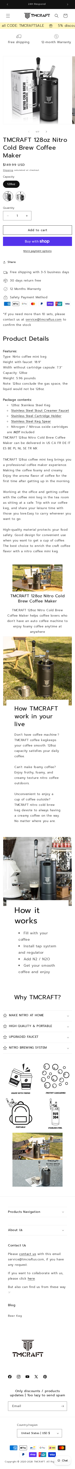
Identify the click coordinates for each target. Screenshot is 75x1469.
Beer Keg (15, 1316)
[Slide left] (28, 131)
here (31, 1278)
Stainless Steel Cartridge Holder (36, 416)
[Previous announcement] (7, 4)
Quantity (8, 208)
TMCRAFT (39, 1461)
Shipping (8, 170)
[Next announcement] (67, 4)
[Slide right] (46, 131)
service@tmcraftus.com (44, 319)
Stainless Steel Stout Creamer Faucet (40, 410)
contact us (27, 1254)
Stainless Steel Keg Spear (31, 421)
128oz (11, 184)
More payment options (37, 251)
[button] (8, 15)
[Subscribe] (62, 1406)
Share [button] (12, 262)
